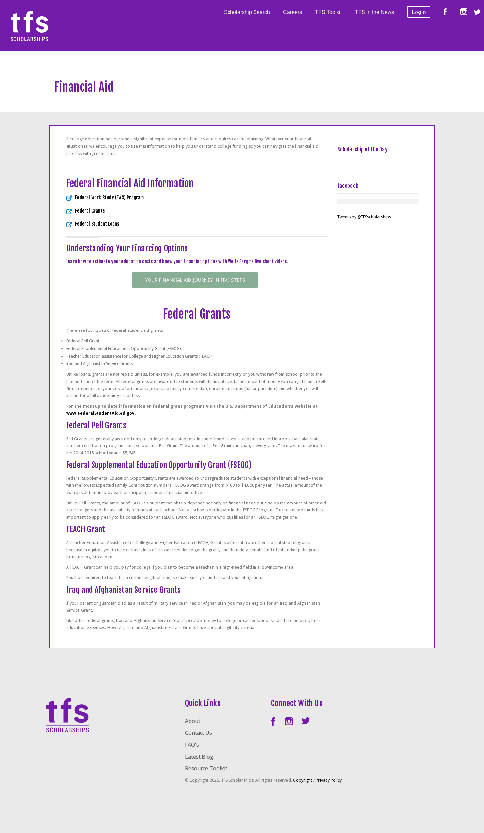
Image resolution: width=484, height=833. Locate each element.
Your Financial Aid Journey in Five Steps (195, 280)
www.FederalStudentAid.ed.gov (100, 413)
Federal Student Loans (97, 224)
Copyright (302, 780)
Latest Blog (199, 756)
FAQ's (192, 744)
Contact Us (198, 732)
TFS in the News (374, 12)
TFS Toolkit (328, 12)
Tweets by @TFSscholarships (364, 217)
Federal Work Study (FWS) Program (109, 197)
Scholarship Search (247, 12)
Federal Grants (90, 211)
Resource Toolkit (206, 768)
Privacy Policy (329, 780)
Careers (292, 12)
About (192, 721)
